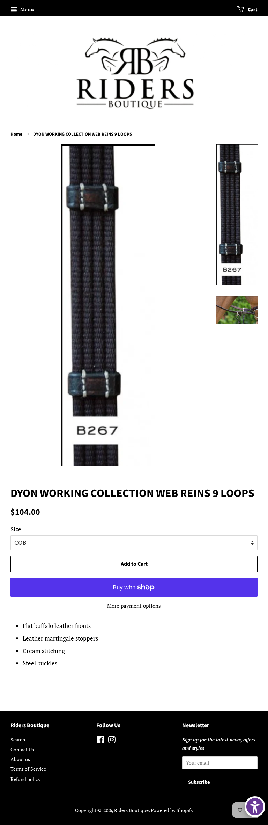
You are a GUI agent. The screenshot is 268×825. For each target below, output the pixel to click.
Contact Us (22, 749)
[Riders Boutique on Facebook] (100, 741)
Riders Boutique (131, 810)
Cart (252, 9)
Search (17, 739)
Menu (26, 9)
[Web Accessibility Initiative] (255, 807)
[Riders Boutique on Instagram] (112, 741)
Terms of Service (28, 769)
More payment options (134, 605)
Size (15, 529)
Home (16, 134)
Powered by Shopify (172, 810)
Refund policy (25, 779)
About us (20, 759)
